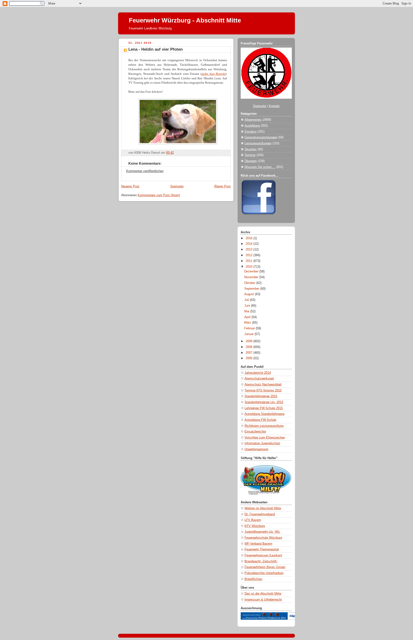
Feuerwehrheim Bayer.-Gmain (265, 567)
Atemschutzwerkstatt (259, 378)
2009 (249, 341)
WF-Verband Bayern (258, 543)
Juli (247, 300)
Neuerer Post (130, 186)
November (251, 277)
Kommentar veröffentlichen (144, 171)
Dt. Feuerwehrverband (260, 514)
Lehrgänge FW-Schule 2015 (264, 408)
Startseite (177, 186)
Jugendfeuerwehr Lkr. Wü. (262, 531)
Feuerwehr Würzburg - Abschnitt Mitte (185, 20)
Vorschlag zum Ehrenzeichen (265, 437)
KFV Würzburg (255, 526)
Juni (247, 305)
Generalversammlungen (261, 137)
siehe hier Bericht (213, 74)
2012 (249, 255)
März (248, 322)
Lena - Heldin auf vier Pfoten (155, 49)
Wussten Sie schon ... (260, 167)
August (249, 294)
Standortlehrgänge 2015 (261, 396)
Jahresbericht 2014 (258, 372)
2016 (249, 238)
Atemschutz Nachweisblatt (263, 384)
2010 (249, 266)
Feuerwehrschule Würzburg (263, 537)
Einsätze (251, 131)
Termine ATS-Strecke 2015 (263, 390)
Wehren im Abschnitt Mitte (263, 508)
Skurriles (251, 149)
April (247, 317)
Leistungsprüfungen (258, 143)
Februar (250, 328)
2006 (249, 358)
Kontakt (274, 106)
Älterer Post (222, 186)
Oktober (250, 283)
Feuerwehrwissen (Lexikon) (263, 555)
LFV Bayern (253, 520)
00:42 (170, 152)
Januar (249, 334)
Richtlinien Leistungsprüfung (264, 426)
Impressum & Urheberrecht (263, 599)
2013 (249, 249)
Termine (250, 155)
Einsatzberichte (255, 431)
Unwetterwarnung (256, 449)
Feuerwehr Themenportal (262, 549)
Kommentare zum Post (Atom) (159, 195)
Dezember (251, 271)
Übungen (251, 161)
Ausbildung (252, 125)
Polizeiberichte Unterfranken (264, 573)
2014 (249, 243)
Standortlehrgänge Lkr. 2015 (264, 402)
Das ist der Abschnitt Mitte (263, 593)
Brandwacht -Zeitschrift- (261, 561)
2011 (249, 261)
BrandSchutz (253, 579)
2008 (249, 347)
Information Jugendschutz (262, 443)
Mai (247, 311)
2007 (249, 352)
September (252, 288)
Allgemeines (253, 119)
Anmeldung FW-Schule (260, 420)
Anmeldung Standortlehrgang (264, 414)
